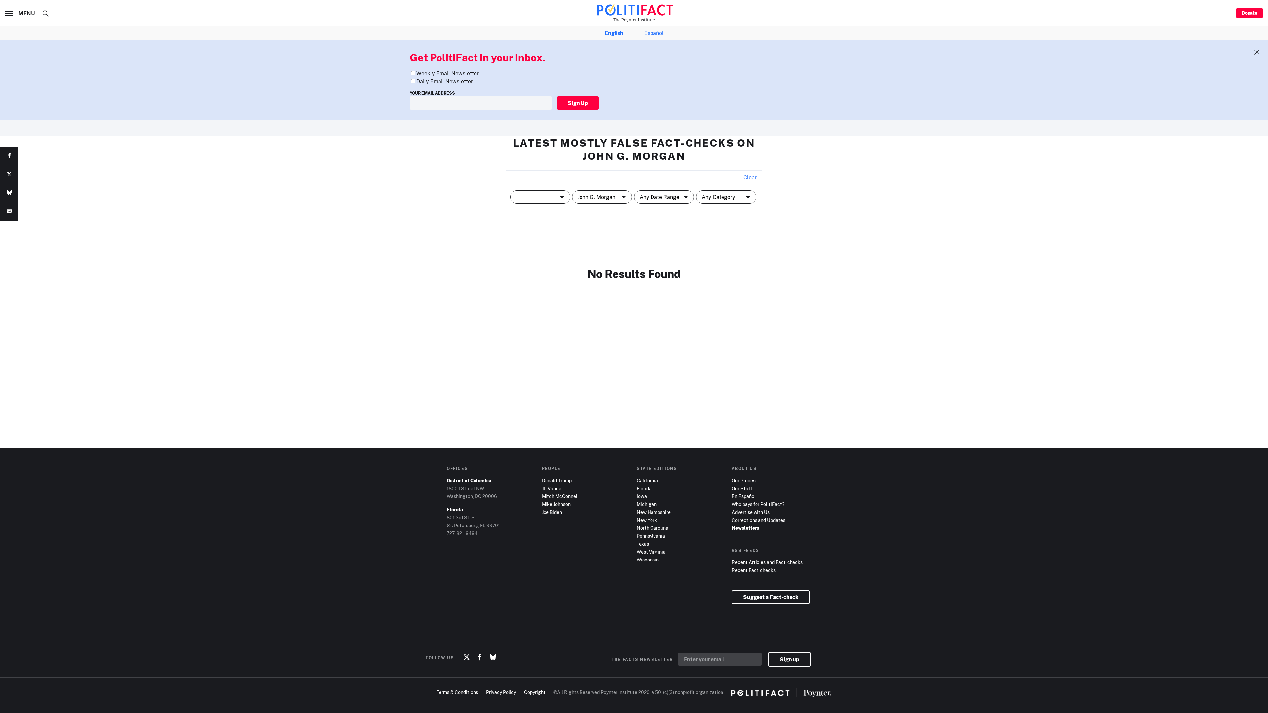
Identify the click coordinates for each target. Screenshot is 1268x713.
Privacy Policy (501, 692)
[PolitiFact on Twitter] (466, 657)
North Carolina (652, 528)
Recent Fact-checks (754, 570)
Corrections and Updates (758, 520)
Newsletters (745, 528)
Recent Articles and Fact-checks (767, 562)
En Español (744, 496)
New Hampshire (654, 512)
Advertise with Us (751, 512)
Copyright (535, 692)
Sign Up (578, 103)
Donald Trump (557, 480)
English (614, 33)
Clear (750, 177)
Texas (643, 544)
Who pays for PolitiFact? (758, 504)
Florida (644, 488)
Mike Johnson (556, 504)
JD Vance (551, 488)
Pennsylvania (651, 536)
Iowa (642, 496)
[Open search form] (45, 13)
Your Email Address (432, 93)
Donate (1249, 13)
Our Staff (742, 488)
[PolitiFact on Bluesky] (493, 657)
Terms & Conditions (457, 692)
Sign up (789, 659)
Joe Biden (552, 512)
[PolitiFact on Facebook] (479, 657)
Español (654, 33)
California (647, 480)
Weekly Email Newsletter (447, 73)
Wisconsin (648, 559)
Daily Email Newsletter (444, 81)
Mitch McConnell (560, 496)
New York (647, 520)
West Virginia (651, 552)
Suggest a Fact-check (770, 597)
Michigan (647, 504)
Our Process (744, 480)
